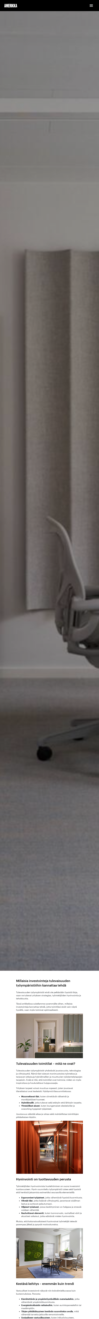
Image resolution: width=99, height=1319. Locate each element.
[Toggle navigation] (91, 5)
